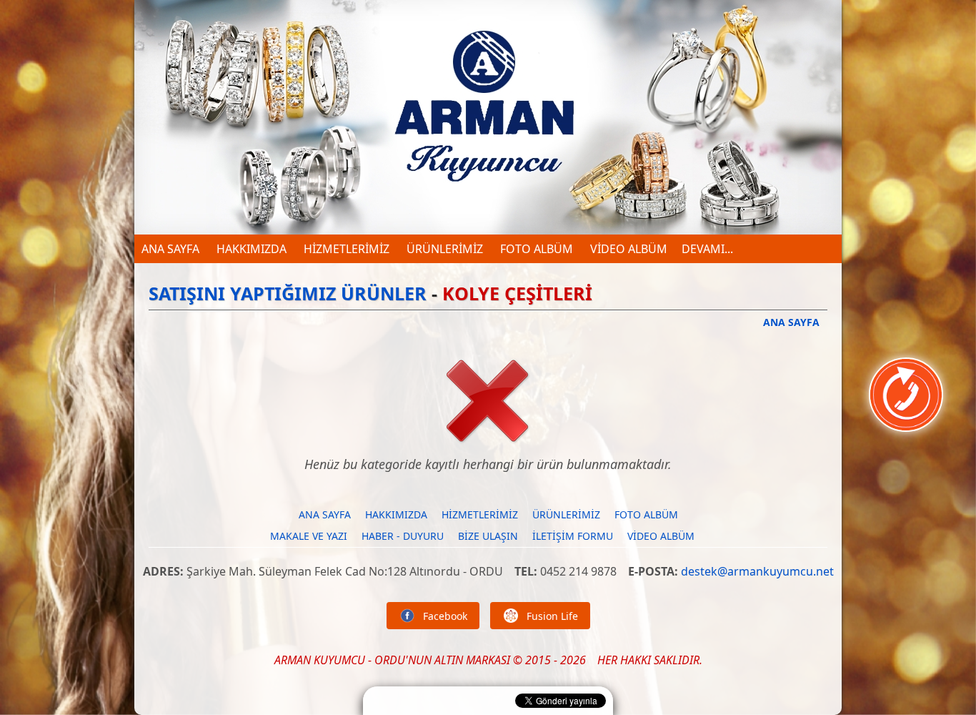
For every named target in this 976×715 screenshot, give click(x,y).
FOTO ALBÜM (535, 249)
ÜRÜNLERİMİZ (443, 249)
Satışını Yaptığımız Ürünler (288, 293)
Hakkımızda (250, 249)
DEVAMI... (707, 249)
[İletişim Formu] (906, 424)
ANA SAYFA (170, 249)
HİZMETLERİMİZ (345, 249)
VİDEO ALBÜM (627, 249)
